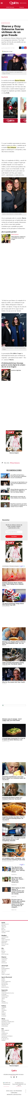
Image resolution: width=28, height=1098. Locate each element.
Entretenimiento (5, 968)
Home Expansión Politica (7, 993)
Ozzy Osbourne (11, 147)
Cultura (3, 932)
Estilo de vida (4, 954)
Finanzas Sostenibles (6, 1036)
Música (3, 972)
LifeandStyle (4, 1003)
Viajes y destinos (5, 939)
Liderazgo (4, 959)
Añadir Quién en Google (8, 51)
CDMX (2, 1011)
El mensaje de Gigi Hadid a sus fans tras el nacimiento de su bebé (18, 483)
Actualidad (4, 958)
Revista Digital (23, 3)
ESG (2, 1029)
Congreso (4, 1010)
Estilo (3, 967)
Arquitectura (5, 1024)
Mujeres (3, 957)
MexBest (4, 935)
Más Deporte (4, 984)
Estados (3, 1013)
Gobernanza (4, 1033)
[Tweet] (20, 48)
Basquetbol (4, 983)
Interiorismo (4, 1026)
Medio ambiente (5, 1030)
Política (3, 1006)
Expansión (4, 990)
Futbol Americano (6, 981)
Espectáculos (10, 7)
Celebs (3, 952)
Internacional (5, 995)
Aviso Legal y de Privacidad (14, 1090)
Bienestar (3, 942)
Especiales (4, 962)
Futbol (3, 978)
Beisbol (3, 980)
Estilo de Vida (4, 944)
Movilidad (4, 1034)
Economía (3, 994)
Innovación (4, 1037)
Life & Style (4, 965)
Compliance (14, 1092)
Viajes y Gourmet (5, 931)
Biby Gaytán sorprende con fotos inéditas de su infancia (18, 497)
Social (3, 1031)
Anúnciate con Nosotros (14, 1094)
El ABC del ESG (5, 1038)
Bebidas (3, 938)
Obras (3, 998)
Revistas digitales (16, 370)
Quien (11, 1077)
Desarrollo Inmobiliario (7, 1021)
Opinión (3, 961)
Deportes (3, 970)
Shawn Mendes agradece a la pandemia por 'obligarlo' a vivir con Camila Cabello (18, 491)
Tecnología (4, 997)
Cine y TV (3, 971)
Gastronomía (4, 937)
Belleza (3, 929)
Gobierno (3, 1007)
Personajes (4, 941)
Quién (3, 922)
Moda (2, 928)
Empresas (3, 991)
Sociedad (3, 1015)
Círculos (3, 926)
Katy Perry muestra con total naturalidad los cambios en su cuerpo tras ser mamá (18, 505)
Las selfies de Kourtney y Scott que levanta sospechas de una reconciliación (18, 476)
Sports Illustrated (6, 977)
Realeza (21, 7)
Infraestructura (5, 1023)
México (3, 1008)
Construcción (5, 1020)
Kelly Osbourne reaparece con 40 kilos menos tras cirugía (18, 238)
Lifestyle (3, 985)
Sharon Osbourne (20, 80)
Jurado (3, 945)
